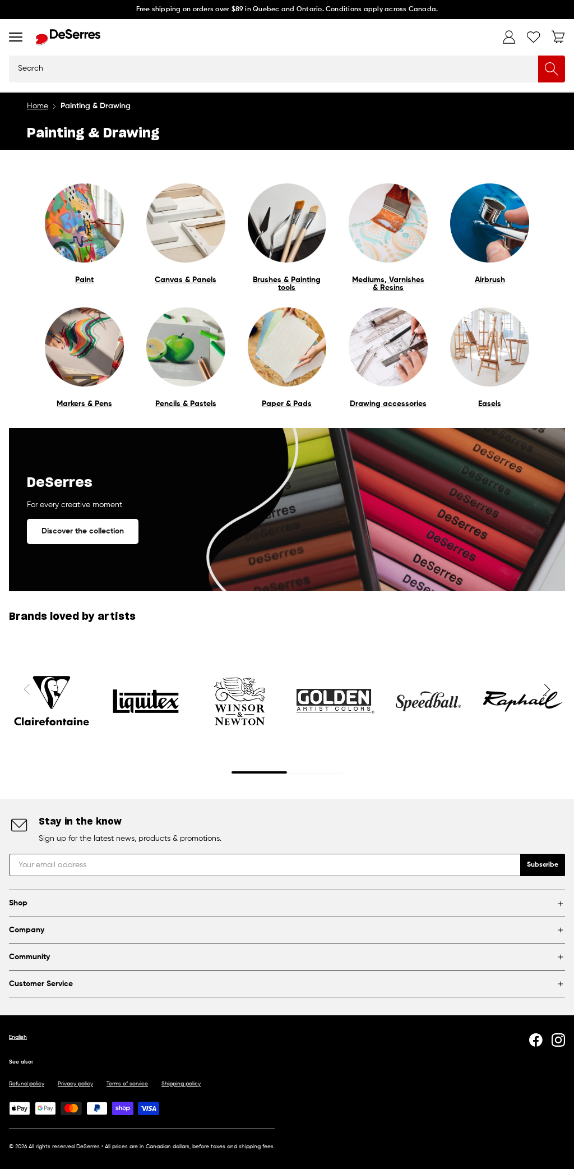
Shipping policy (181, 1084)
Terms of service (127, 1084)
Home (37, 106)
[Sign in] (509, 37)
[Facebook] (536, 1040)
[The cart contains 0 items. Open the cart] (558, 37)
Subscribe (542, 865)
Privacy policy (75, 1084)
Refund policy (26, 1084)
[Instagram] (558, 1040)
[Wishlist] (533, 37)
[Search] (551, 69)
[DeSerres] (68, 37)
